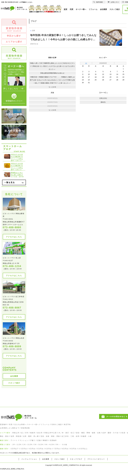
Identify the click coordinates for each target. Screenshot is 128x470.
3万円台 (24, 449)
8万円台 (65, 449)
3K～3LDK (38, 444)
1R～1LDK (17, 444)
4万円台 (32, 449)
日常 (33, 30)
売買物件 (53, 440)
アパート (14, 440)
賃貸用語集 (25, 428)
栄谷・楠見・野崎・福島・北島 (88, 433)
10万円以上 (83, 449)
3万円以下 (15, 449)
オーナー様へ (33, 424)
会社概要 (14, 376)
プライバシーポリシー (96, 459)
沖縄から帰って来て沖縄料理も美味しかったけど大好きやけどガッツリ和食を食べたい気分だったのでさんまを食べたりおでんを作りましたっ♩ (52, 66)
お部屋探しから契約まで (9, 428)
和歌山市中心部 (50, 433)
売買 (10, 424)
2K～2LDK (27, 444)
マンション (24, 440)
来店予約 (67, 424)
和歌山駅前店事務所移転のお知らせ (52, 73)
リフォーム (45, 424)
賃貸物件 (3, 424)
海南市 (32, 433)
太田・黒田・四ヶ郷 (31, 436)
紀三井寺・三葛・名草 (70, 436)
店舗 (39, 440)
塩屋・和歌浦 (16, 436)
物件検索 (99, 2)
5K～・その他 (61, 444)
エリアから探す (14, 42)
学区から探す (14, 36)
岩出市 (39, 433)
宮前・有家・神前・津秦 (50, 436)
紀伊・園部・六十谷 (110, 433)
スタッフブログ (76, 459)
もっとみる (52, 87)
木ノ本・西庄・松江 (66, 433)
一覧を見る (9, 182)
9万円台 (73, 449)
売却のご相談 (56, 424)
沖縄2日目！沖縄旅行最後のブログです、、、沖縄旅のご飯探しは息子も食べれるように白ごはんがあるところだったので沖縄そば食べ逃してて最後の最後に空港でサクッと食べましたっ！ (52, 80)
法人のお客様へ (20, 424)
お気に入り (115, 2)
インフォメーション (29, 459)
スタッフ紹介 (14, 383)
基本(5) (103, 102)
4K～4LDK (49, 444)
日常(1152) (103, 98)
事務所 (45, 440)
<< (86, 63)
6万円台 (48, 449)
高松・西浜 (4, 436)
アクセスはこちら (14, 237)
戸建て (32, 440)
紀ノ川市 (24, 433)
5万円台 (40, 449)
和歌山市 (15, 433)
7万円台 (57, 449)
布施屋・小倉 (86, 436)
